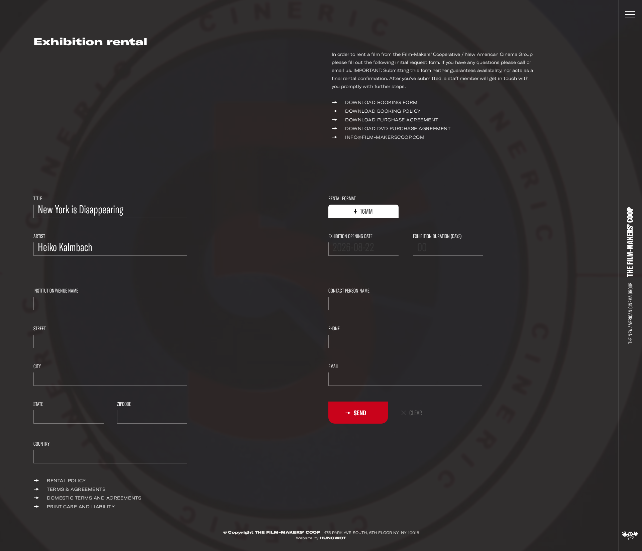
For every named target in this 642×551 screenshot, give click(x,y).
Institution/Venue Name (55, 291)
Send (359, 413)
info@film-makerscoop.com (384, 137)
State (38, 404)
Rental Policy (66, 480)
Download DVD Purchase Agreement (397, 128)
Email (333, 366)
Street (39, 328)
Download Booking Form (381, 102)
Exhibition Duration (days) (437, 236)
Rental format (342, 198)
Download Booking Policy (383, 111)
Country (41, 444)
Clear (415, 413)
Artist (39, 236)
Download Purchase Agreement (391, 119)
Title (37, 198)
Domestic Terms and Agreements (94, 498)
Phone (334, 328)
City (37, 366)
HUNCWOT (333, 538)
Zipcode (124, 404)
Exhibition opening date (350, 236)
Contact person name (348, 291)
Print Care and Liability (81, 506)
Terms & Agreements (76, 489)
